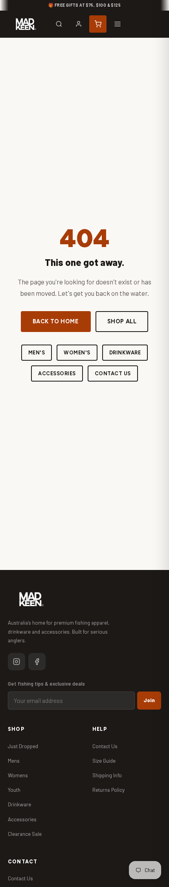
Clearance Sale (25, 833)
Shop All (122, 321)
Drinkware (125, 353)
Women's (77, 353)
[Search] (59, 24)
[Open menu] (117, 24)
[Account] (78, 24)
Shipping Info (107, 775)
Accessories (57, 373)
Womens (18, 775)
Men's (36, 353)
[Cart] (98, 24)
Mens (14, 760)
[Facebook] (37, 661)
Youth (14, 789)
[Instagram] (16, 661)
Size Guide (104, 760)
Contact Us (113, 373)
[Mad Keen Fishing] (26, 24)
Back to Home (56, 321)
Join (149, 700)
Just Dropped (23, 746)
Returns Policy (108, 789)
